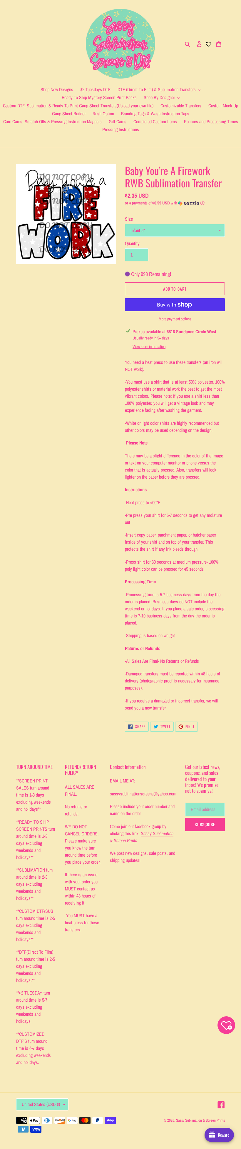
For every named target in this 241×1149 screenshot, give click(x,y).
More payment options (175, 319)
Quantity (132, 243)
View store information (149, 346)
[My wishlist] (208, 43)
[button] (165, 203)
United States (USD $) (41, 1104)
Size (129, 219)
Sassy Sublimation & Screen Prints (200, 1120)
